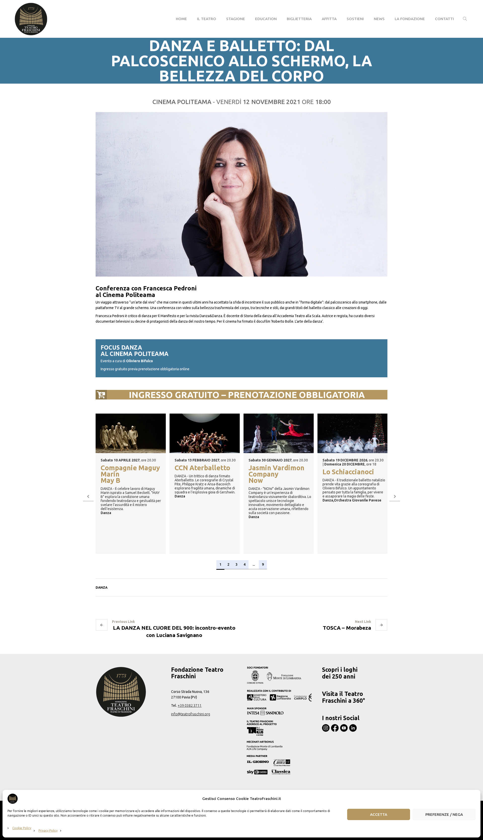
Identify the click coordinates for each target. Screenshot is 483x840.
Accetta (378, 814)
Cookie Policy (21, 828)
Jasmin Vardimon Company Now (276, 474)
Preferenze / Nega (444, 814)
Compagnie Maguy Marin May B (130, 474)
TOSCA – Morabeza (347, 628)
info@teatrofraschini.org (190, 714)
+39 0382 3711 (190, 705)
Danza (101, 587)
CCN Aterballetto (202, 468)
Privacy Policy (48, 830)
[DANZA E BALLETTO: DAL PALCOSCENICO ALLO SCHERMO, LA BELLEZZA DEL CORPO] (241, 194)
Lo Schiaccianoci (348, 472)
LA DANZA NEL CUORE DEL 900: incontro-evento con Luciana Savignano (174, 631)
